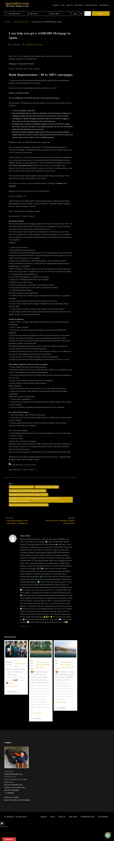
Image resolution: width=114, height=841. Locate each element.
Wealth (42, 667)
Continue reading (11, 686)
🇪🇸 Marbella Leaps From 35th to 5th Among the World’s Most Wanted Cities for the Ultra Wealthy (40, 677)
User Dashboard (104, 5)
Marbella (43, 665)
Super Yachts (79, 5)
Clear (88, 13)
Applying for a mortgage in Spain (21, 487)
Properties (56, 5)
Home (8, 22)
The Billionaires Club (91, 5)
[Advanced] (81, 13)
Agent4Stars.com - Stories (21, 22)
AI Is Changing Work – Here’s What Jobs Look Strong (15, 672)
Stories (63, 5)
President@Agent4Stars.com (13, 774)
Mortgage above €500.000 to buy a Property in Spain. (28, 494)
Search (100, 13)
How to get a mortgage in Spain (47, 487)
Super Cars (70, 5)
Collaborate (10, 793)
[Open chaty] (108, 835)
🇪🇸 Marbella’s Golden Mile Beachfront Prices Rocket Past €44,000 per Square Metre (65, 675)
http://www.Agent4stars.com (13, 785)
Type (75, 13)
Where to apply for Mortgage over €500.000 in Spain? (28, 505)
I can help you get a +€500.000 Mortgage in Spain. (27, 491)
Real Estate (70, 667)
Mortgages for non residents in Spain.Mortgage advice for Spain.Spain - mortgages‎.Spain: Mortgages (35, 499)
